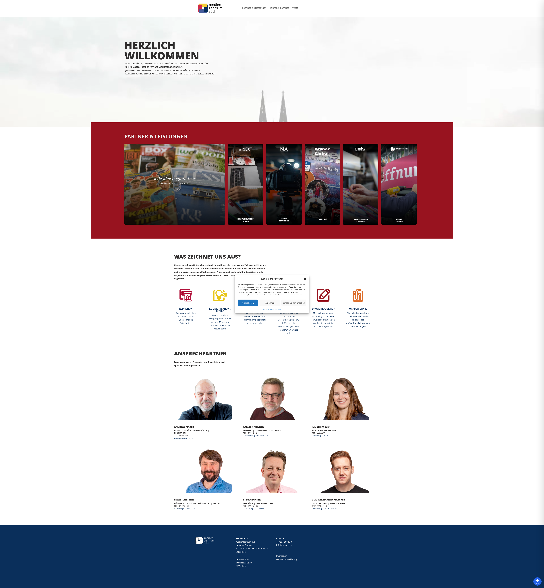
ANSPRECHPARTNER (279, 8)
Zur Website (174, 189)
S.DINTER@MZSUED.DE (254, 508)
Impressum (281, 556)
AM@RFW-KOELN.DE (184, 438)
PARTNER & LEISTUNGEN (254, 8)
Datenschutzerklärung (272, 309)
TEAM (295, 8)
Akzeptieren (248, 302)
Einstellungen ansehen (294, 302)
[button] (305, 278)
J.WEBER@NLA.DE (320, 435)
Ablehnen (270, 302)
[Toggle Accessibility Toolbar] (537, 581)
